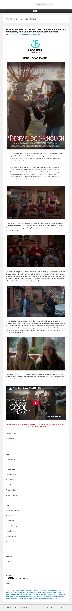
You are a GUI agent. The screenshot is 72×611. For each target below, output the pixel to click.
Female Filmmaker (52, 590)
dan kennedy (22, 596)
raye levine (26, 598)
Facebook (20, 4)
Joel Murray (52, 596)
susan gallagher (44, 598)
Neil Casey (20, 598)
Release (59, 592)
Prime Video (45, 592)
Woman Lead (42, 594)
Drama (35, 590)
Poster (39, 592)
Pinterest (27, 4)
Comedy (22, 590)
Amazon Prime (15, 590)
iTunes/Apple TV (19, 592)
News (28, 592)
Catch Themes (65, 607)
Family (39, 590)
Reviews (8, 594)
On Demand (33, 592)
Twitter (23, 4)
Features (44, 590)
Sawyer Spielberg (35, 598)
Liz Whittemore (27, 34)
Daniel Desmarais (31, 596)
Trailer (19, 594)
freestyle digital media (43, 596)
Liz (25, 592)
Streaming (13, 594)
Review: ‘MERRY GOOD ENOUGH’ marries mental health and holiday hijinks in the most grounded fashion (36, 30)
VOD (22, 594)
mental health (60, 596)
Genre (59, 590)
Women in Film (51, 594)
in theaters (11, 592)
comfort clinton (14, 596)
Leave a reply (37, 34)
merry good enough (11, 598)
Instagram (31, 4)
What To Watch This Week (31, 594)
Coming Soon (28, 590)
